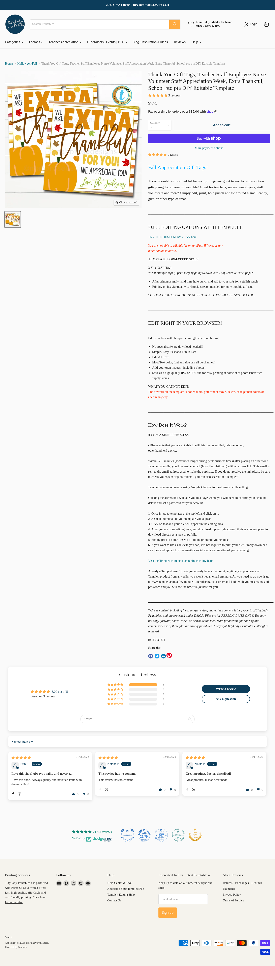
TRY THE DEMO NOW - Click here (172, 237)
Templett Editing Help (121, 894)
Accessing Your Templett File (125, 888)
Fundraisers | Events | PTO (106, 42)
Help (195, 42)
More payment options (209, 148)
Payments (229, 888)
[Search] (174, 24)
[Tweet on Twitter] (157, 656)
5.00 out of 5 (60, 691)
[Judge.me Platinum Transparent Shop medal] (178, 835)
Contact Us (114, 900)
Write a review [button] (226, 689)
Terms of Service (233, 900)
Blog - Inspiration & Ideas (150, 42)
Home (9, 63)
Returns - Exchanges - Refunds (242, 882)
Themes (35, 42)
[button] (158, 95)
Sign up (168, 912)
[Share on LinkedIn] (163, 656)
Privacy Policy (232, 894)
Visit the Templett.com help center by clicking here (180, 560)
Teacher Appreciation (64, 42)
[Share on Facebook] (150, 656)
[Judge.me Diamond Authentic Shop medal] (127, 835)
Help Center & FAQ (119, 882)
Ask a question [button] (226, 699)
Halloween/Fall (27, 63)
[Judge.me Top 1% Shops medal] (195, 835)
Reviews (180, 42)
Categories (13, 42)
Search (8, 937)
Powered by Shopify (16, 946)
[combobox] (99, 24)
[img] (21, 757)
